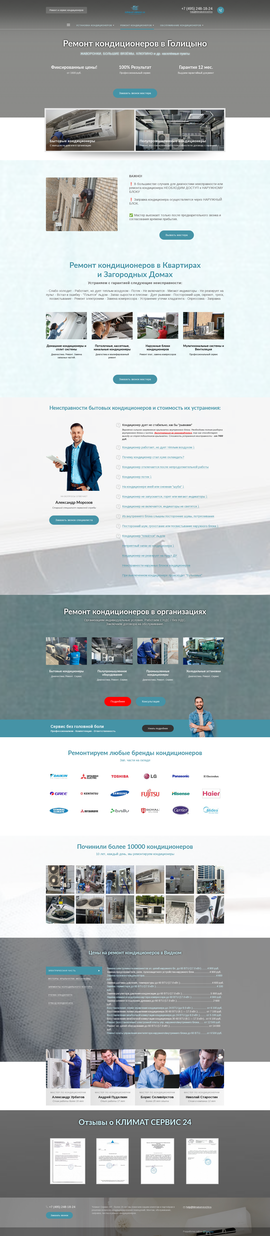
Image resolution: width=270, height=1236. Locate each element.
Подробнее (118, 701)
